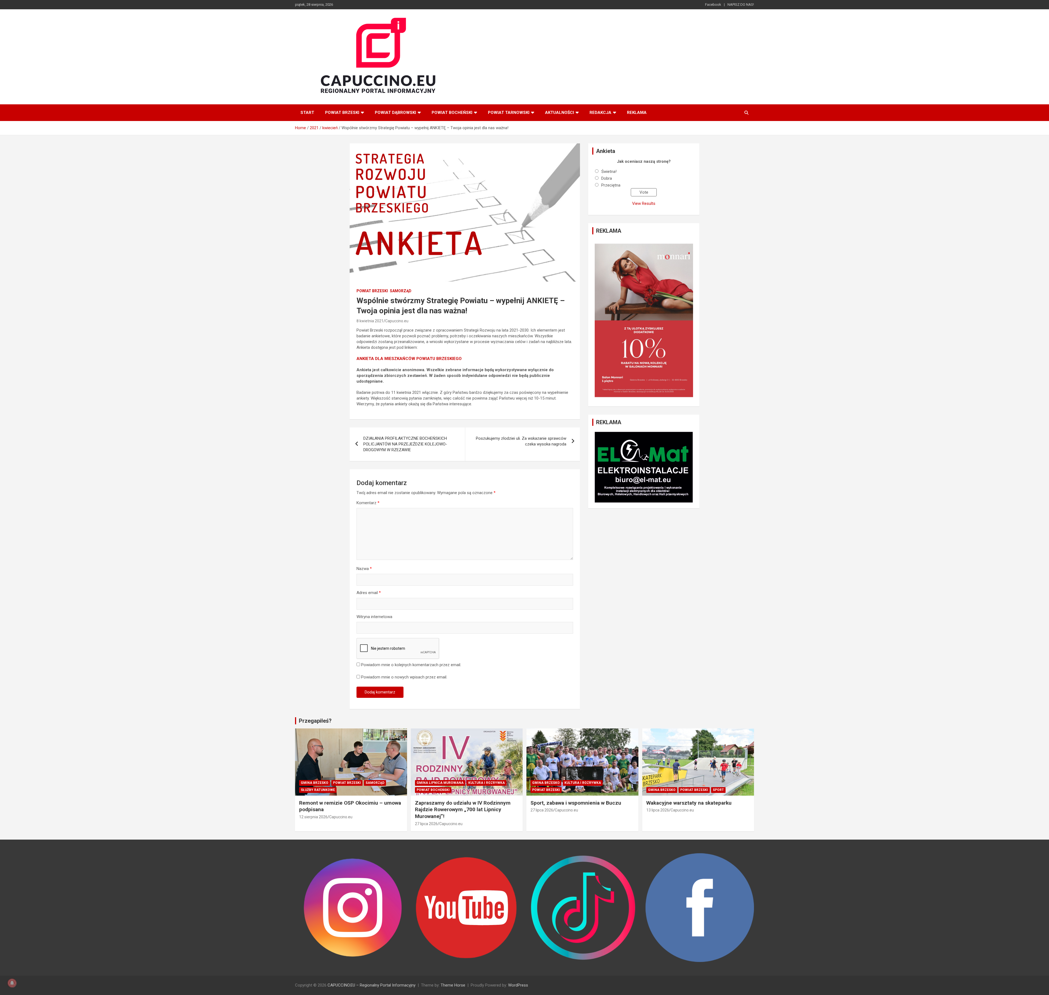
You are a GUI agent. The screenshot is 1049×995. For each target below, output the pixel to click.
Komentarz (367, 502)
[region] (643, 320)
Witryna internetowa (374, 616)
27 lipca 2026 (426, 824)
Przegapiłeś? (315, 721)
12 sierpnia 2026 (313, 817)
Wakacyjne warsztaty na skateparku (689, 803)
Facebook (713, 4)
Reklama (637, 112)
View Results (643, 203)
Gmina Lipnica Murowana (440, 783)
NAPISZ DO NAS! (740, 4)
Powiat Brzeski (342, 112)
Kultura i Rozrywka (486, 783)
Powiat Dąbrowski (395, 112)
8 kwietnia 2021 (370, 321)
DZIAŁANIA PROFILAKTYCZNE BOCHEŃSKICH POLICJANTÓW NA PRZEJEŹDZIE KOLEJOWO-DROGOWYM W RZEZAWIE (405, 444)
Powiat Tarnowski (508, 112)
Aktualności (559, 112)
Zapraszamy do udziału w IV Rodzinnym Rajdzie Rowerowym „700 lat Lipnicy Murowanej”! (463, 809)
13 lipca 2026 (657, 810)
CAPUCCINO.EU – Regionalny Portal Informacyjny (372, 985)
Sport (718, 790)
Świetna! (609, 171)
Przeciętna (610, 185)
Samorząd (400, 291)
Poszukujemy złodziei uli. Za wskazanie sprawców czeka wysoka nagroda (521, 441)
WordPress (518, 985)
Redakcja (600, 112)
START (307, 112)
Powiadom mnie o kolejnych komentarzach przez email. (411, 664)
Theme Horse (453, 985)
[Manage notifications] (12, 983)
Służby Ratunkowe (318, 790)
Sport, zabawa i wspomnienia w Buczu (576, 803)
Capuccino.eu (396, 321)
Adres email (368, 592)
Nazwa (364, 568)
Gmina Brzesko (314, 783)
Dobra (606, 178)
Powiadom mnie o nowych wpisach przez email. (404, 677)
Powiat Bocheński (452, 112)
